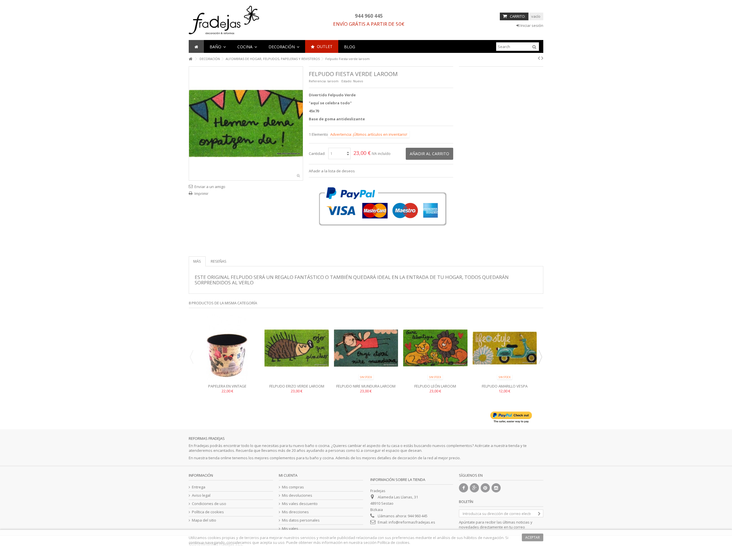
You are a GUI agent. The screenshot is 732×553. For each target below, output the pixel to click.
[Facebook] (463, 487)
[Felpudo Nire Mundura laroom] (366, 348)
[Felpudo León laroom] (435, 348)
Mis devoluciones (297, 495)
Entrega (198, 487)
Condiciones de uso (209, 503)
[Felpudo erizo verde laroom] (296, 348)
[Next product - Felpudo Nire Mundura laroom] (542, 58)
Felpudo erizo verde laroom (296, 386)
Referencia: (318, 81)
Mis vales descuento (300, 503)
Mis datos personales (301, 520)
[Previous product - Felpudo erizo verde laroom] (539, 58)
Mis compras (293, 487)
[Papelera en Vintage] (227, 348)
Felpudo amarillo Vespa (505, 386)
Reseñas (218, 261)
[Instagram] (496, 487)
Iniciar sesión (531, 25)
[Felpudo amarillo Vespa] (505, 348)
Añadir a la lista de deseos (332, 170)
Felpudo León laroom (435, 386)
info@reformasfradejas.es (412, 522)
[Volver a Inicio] (190, 59)
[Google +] (474, 487)
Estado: (346, 81)
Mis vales (290, 528)
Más (197, 261)
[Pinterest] (485, 487)
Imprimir (201, 193)
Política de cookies (208, 512)
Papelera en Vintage (227, 386)
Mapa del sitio (204, 520)
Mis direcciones (295, 512)
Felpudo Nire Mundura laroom (365, 386)
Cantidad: (317, 153)
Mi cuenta (288, 475)
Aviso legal (201, 495)
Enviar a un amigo (209, 186)
